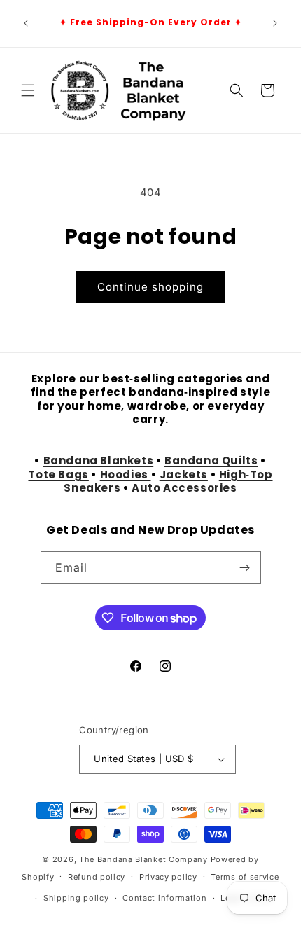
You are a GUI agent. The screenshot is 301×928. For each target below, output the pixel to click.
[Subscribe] (245, 567)
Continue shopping (150, 286)
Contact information (164, 898)
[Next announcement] (275, 23)
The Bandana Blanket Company (143, 859)
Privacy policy (168, 877)
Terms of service (245, 877)
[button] (28, 90)
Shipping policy (76, 898)
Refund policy (96, 877)
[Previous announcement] (25, 23)
